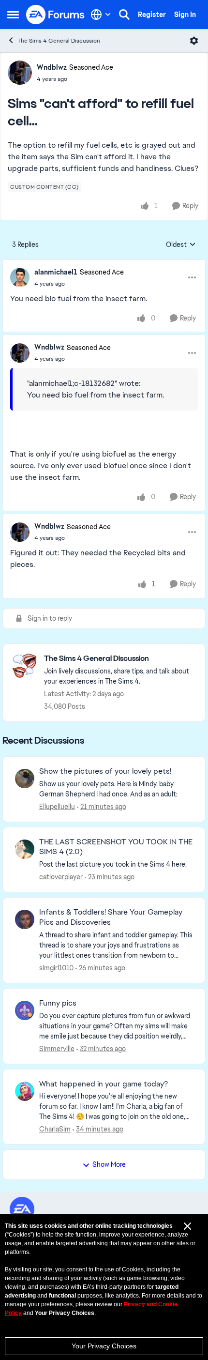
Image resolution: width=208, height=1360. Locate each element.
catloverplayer (61, 876)
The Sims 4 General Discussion (58, 41)
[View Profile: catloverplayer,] (24, 849)
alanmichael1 (55, 272)
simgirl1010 (56, 967)
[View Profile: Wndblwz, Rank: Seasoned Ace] (20, 73)
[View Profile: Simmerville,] (24, 1010)
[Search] (124, 14)
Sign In (185, 14)
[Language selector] (101, 14)
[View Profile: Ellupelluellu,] (24, 778)
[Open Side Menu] (13, 14)
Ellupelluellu (57, 806)
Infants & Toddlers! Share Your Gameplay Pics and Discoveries (110, 917)
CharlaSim (55, 1129)
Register (152, 14)
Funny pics (57, 1003)
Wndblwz (52, 67)
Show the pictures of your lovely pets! (105, 771)
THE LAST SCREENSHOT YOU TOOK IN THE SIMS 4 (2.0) (116, 847)
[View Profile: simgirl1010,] (24, 919)
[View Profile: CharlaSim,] (24, 1091)
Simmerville (56, 1048)
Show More (109, 1164)
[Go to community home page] (55, 14)
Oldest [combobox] (181, 245)
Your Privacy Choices (104, 1346)
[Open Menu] (194, 40)
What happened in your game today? (103, 1084)
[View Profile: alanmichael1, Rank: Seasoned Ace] (20, 277)
